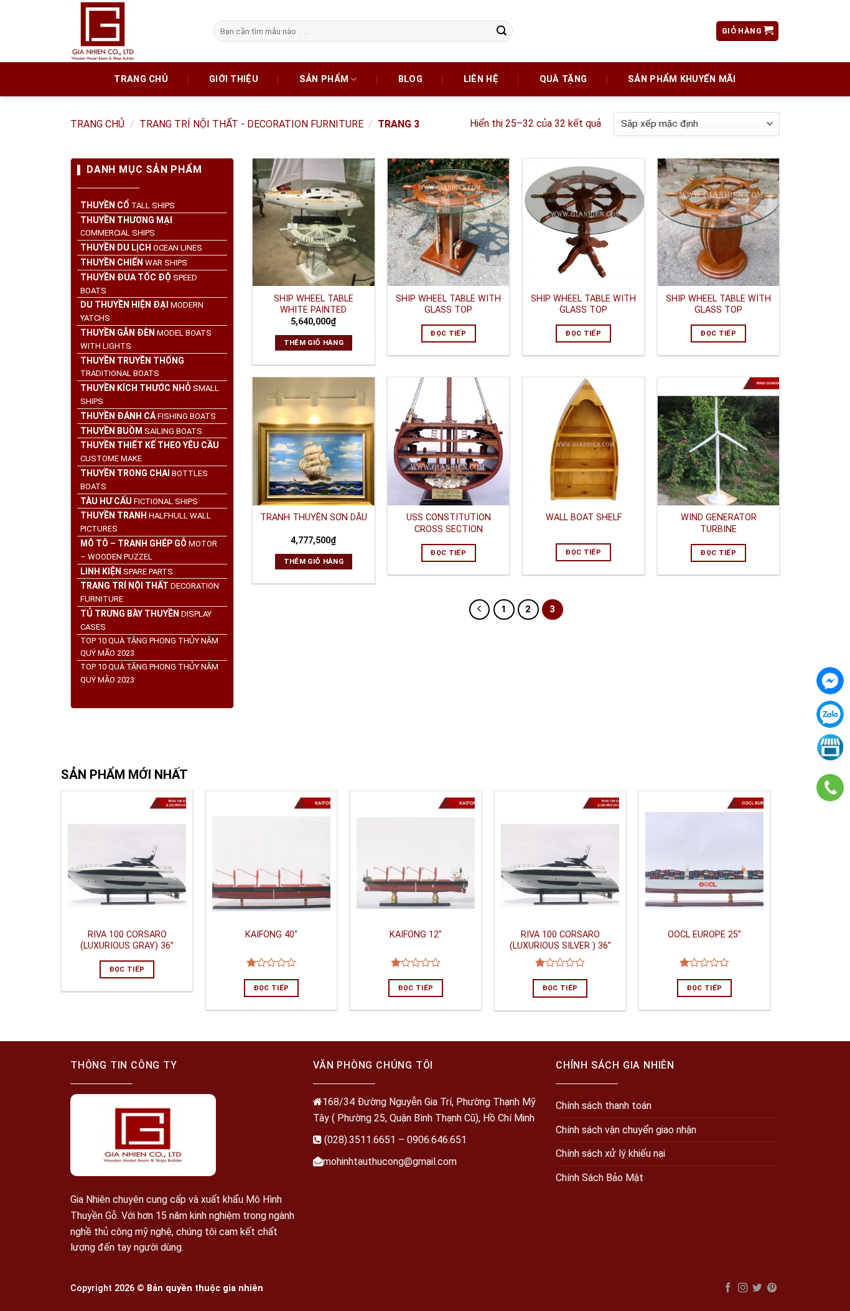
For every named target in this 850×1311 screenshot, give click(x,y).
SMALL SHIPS (149, 394)
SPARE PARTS (126, 571)
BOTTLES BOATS (144, 479)
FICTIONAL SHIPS (139, 500)
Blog (410, 79)
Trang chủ (97, 124)
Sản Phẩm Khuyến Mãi (682, 79)
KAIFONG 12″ (416, 934)
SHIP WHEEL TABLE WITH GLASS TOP (448, 304)
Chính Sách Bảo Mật (599, 1178)
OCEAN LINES (141, 247)
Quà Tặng (563, 79)
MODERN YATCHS (141, 311)
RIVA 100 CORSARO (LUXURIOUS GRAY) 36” (127, 940)
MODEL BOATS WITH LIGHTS (146, 339)
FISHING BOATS (148, 416)
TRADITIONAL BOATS (132, 366)
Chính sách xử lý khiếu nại (610, 1153)
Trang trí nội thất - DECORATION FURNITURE (251, 124)
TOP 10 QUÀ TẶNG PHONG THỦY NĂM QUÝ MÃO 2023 (149, 646)
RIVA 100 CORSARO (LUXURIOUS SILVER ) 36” (560, 940)
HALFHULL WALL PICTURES (145, 521)
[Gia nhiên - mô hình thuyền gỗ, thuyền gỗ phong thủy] (132, 31)
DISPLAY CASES (146, 620)
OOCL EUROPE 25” (704, 934)
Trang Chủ (141, 79)
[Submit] (501, 31)
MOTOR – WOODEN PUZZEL (148, 549)
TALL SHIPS (127, 205)
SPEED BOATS (138, 283)
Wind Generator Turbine (719, 523)
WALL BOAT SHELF (584, 517)
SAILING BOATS (141, 430)
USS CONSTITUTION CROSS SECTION (448, 523)
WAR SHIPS (133, 262)
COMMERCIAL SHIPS (126, 226)
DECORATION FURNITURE (149, 592)
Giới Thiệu (233, 79)
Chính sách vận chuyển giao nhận (626, 1130)
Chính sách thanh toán (604, 1105)
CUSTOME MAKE (149, 451)
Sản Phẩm (323, 79)
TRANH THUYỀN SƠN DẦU (313, 517)
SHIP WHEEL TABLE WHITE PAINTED (313, 304)
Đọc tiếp (448, 333)
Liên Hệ (481, 79)
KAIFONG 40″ (271, 934)
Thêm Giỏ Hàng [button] (314, 342)
